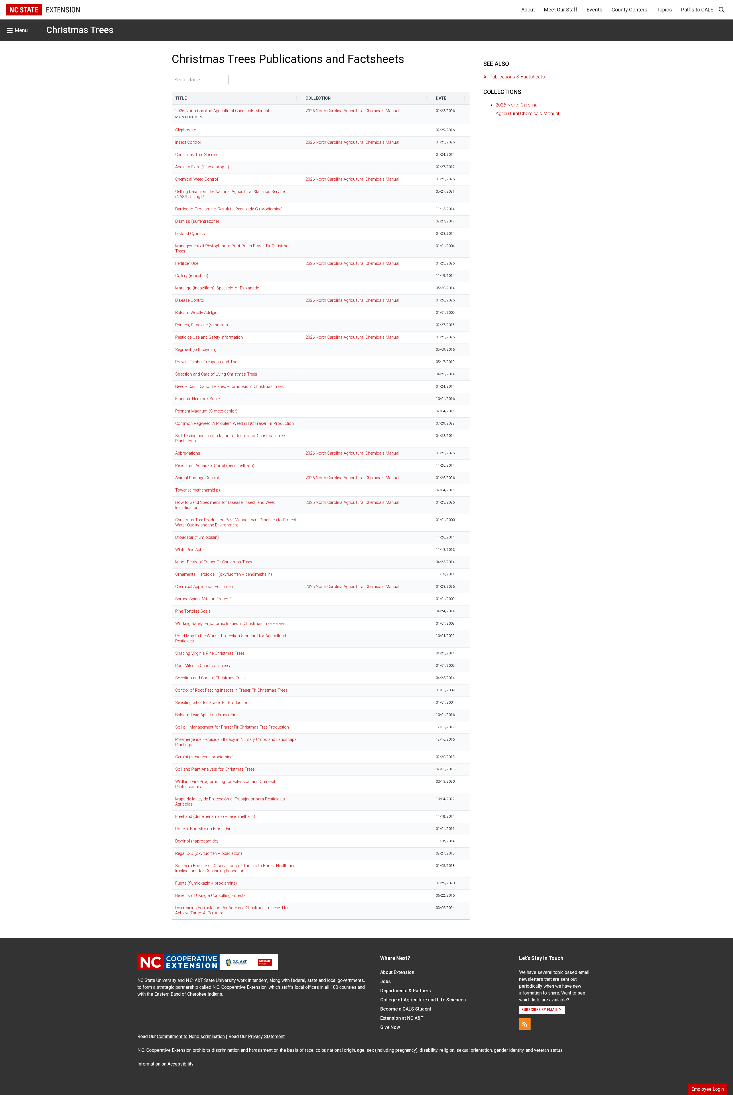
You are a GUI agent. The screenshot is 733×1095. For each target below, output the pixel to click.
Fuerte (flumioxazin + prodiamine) (206, 883)
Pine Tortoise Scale (192, 611)
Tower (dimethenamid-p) (197, 490)
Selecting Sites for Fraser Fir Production (211, 702)
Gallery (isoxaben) (191, 275)
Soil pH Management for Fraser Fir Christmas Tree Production (232, 727)
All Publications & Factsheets (514, 77)
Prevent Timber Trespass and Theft (207, 362)
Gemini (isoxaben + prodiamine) (204, 757)
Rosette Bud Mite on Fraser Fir (202, 828)
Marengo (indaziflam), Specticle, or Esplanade (217, 288)
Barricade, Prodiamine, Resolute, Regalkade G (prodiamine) (229, 209)
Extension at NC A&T (401, 1018)
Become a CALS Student (405, 1009)
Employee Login (707, 1089)
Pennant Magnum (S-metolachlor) (206, 411)
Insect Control (188, 142)
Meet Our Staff (561, 10)
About (528, 10)
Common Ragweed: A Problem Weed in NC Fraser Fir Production (234, 423)
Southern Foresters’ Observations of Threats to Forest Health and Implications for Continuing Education (235, 868)
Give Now (390, 1027)
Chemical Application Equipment (204, 586)
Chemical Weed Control (196, 179)
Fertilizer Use (186, 263)
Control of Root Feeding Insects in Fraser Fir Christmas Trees (231, 690)
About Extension (397, 972)
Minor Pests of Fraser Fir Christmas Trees (213, 562)
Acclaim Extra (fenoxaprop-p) (202, 167)
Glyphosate (185, 130)
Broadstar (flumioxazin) (197, 537)
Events (594, 10)
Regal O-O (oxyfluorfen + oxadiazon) (208, 853)
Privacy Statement (266, 1036)
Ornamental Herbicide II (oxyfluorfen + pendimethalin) (223, 574)
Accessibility (181, 1064)
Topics (664, 10)
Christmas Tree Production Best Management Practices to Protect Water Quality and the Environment (235, 523)
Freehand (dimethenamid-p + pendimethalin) (215, 816)
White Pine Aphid (190, 549)
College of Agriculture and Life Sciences (423, 1000)
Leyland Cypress (190, 233)
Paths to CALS (697, 10)
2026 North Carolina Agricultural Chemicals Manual (222, 110)
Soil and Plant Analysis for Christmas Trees (215, 769)
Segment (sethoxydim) (195, 349)
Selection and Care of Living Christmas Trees (216, 374)
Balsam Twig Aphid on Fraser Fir (205, 715)
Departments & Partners (405, 990)
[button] (296, 98)
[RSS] (525, 1024)
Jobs (385, 981)
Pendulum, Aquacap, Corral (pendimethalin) (214, 465)
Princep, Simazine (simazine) (201, 325)
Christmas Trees (79, 29)
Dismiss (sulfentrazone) (197, 221)
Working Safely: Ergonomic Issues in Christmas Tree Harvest (231, 623)
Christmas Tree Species (196, 154)
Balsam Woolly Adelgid (196, 312)
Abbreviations (187, 453)
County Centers (629, 10)
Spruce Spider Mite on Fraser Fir (204, 599)
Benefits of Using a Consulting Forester (211, 895)
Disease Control (189, 300)
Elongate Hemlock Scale (197, 398)
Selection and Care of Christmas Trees (210, 678)
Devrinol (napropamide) (196, 841)
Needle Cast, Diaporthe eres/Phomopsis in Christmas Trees (229, 386)
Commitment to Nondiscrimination (191, 1036)
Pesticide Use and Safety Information (209, 337)
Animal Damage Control (197, 478)
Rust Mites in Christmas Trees (202, 665)
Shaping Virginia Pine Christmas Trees (210, 653)
